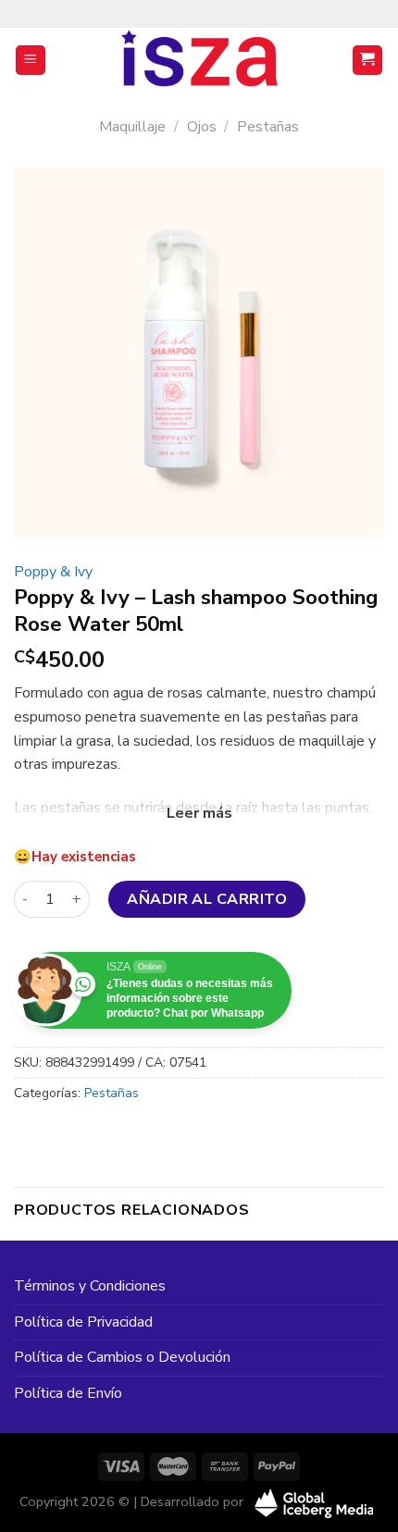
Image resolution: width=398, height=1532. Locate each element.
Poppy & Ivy (53, 572)
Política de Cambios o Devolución (122, 1357)
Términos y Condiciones (90, 1286)
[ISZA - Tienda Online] (199, 60)
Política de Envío (68, 1393)
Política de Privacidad (83, 1322)
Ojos (202, 127)
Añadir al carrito (207, 899)
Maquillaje (132, 127)
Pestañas (268, 127)
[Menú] (31, 60)
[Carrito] (368, 60)
